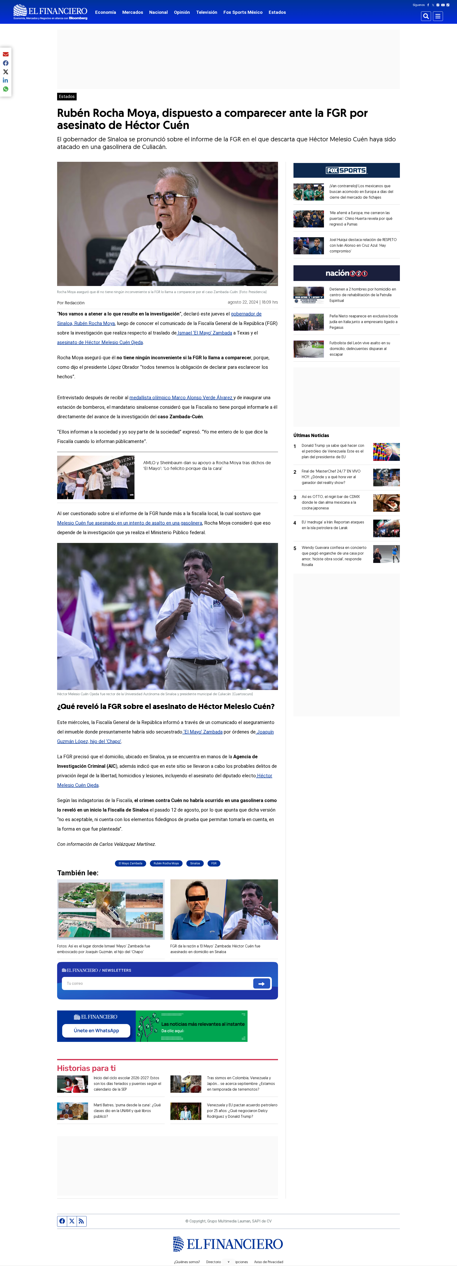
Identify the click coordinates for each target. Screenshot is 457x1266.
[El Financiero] (50, 12)
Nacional (158, 12)
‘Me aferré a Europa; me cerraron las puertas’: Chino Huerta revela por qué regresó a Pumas (361, 219)
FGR (214, 863)
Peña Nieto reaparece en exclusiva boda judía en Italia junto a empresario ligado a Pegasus (364, 322)
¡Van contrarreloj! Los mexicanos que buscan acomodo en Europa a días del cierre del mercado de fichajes (361, 192)
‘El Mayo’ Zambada (202, 732)
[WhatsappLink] (152, 1025)
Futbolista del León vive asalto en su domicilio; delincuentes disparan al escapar (360, 349)
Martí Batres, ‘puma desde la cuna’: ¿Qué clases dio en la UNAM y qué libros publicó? (127, 1111)
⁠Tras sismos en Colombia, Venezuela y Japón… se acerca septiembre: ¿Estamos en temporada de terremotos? (241, 1084)
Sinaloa (195, 863)
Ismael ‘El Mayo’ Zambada (204, 333)
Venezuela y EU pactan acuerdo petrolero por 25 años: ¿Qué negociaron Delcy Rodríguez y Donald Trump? (242, 1111)
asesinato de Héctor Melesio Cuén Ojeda (100, 342)
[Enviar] (261, 983)
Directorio (213, 1262)
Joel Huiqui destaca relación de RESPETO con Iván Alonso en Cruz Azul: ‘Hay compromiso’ (363, 245)
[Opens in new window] (308, 192)
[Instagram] (439, 5)
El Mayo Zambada (130, 863)
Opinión (182, 12)
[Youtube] (444, 5)
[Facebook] (429, 5)
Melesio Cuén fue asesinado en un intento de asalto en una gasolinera (129, 523)
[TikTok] (449, 5)
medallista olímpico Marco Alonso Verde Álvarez (181, 397)
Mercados (132, 12)
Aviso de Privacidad (268, 1262)
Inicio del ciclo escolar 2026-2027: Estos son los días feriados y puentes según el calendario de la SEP (127, 1084)
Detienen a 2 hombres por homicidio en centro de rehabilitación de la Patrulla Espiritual (363, 295)
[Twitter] (434, 5)
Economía (105, 12)
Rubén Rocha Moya (166, 863)
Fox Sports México (243, 12)
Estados (277, 12)
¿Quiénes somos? (187, 1262)
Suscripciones (237, 1262)
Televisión (206, 12)
